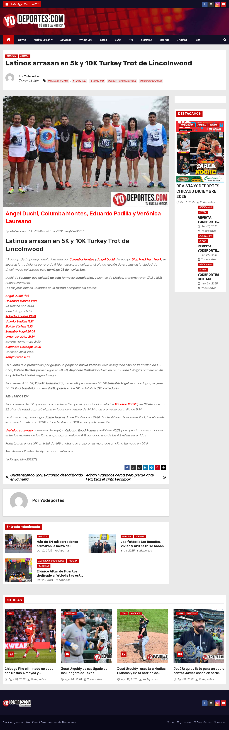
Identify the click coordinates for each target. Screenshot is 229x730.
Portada (24, 56)
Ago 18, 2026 (186, 679)
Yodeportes (32, 76)
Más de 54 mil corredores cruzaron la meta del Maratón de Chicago (57, 546)
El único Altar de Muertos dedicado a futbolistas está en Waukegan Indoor (60, 575)
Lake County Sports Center (51, 561)
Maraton (146, 40)
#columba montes (58, 80)
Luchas (164, 40)
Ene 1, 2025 (128, 550)
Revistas (65, 40)
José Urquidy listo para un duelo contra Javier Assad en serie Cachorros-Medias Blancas (199, 673)
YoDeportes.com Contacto (209, 722)
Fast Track (154, 259)
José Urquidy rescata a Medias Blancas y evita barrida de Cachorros (141, 673)
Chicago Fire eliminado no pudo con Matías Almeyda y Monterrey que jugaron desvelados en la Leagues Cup (29, 675)
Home (22, 40)
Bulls (118, 40)
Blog (179, 722)
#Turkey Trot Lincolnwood (122, 80)
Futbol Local (42, 40)
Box (197, 40)
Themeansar (69, 722)
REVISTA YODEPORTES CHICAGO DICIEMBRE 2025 (197, 191)
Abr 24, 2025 (210, 283)
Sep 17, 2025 (210, 226)
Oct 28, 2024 (45, 580)
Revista (213, 125)
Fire (131, 40)
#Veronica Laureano (151, 80)
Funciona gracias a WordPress (21, 722)
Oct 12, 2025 (44, 550)
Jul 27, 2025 (209, 255)
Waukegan (43, 566)
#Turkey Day (79, 80)
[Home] (8, 39)
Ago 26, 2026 (17, 679)
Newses (52, 722)
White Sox (85, 40)
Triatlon (182, 40)
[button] (224, 40)
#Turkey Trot (97, 80)
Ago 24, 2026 (74, 679)
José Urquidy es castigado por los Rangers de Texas (85, 671)
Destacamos (187, 125)
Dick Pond (139, 259)
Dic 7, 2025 (188, 202)
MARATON (11, 56)
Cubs (103, 40)
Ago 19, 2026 (129, 679)
